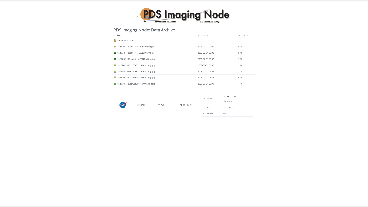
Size (239, 35)
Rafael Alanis (228, 107)
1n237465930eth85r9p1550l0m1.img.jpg (136, 65)
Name (119, 35)
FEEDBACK (141, 105)
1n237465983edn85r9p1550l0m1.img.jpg (136, 59)
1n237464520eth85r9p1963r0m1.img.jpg (136, 83)
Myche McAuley (229, 96)
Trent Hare (227, 101)
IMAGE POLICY (185, 105)
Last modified (203, 35)
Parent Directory (125, 40)
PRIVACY (161, 105)
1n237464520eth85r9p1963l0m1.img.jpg (136, 77)
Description (248, 35)
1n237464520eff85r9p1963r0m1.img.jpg (135, 52)
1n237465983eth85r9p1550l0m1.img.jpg (136, 71)
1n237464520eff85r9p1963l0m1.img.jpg (135, 46)
